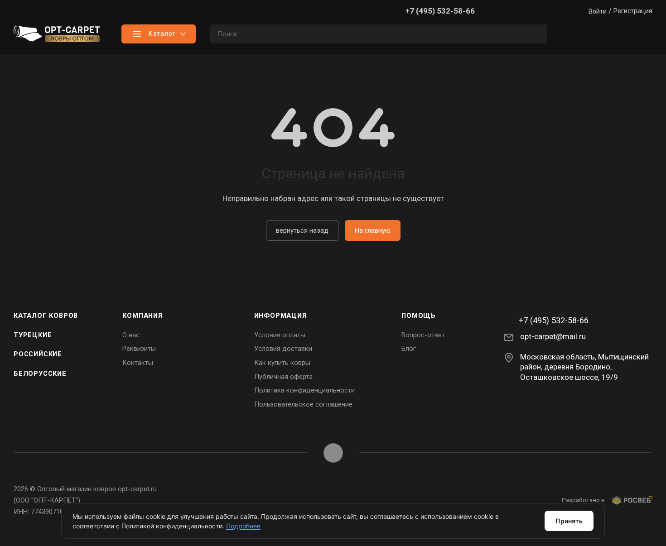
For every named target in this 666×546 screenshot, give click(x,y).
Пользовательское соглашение (303, 404)
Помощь (418, 315)
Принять (569, 521)
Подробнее (243, 526)
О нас (131, 335)
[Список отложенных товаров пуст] (607, 34)
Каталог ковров (46, 315)
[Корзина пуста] (643, 34)
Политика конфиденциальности (304, 390)
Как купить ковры (282, 363)
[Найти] (536, 33)
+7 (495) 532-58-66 (440, 10)
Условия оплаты (279, 335)
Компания (142, 315)
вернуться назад (302, 230)
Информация (280, 315)
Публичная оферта (283, 377)
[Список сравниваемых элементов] (571, 34)
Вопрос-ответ (423, 335)
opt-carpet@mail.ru (553, 336)
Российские (38, 354)
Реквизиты (139, 349)
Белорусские (40, 373)
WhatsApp (333, 453)
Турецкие (33, 335)
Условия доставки (283, 349)
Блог (408, 349)
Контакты (137, 363)
